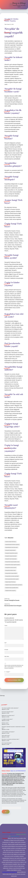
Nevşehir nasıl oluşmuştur (10, 558)
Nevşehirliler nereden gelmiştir (11, 576)
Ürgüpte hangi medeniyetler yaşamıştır (13, 584)
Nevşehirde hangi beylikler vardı (12, 561)
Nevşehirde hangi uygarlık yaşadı (12, 564)
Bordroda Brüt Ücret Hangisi (13, 605)
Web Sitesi (7, 656)
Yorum (6, 625)
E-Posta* (6, 649)
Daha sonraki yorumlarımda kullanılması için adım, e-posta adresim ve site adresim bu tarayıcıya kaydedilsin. (14, 667)
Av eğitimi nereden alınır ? (7, 719)
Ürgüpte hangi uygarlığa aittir (11, 587)
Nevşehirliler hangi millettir (11, 573)
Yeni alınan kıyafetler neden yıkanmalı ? (10, 708)
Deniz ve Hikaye (19, 3)
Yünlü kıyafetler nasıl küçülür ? (8, 731)
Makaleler (10, 537)
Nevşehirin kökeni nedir (10, 570)
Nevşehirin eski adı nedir (10, 567)
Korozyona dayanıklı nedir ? (8, 711)
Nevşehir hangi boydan (10, 550)
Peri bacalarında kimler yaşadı (11, 579)
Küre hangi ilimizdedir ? (7, 743)
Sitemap (2, 695)
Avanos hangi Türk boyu (10, 541)
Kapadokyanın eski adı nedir (11, 547)
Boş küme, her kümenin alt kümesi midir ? (10, 739)
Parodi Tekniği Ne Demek (12, 600)
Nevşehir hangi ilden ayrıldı (11, 553)
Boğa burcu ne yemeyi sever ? (8, 715)
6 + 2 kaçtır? (7, 671)
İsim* (6, 642)
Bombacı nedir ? (5, 723)
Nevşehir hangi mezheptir (10, 556)
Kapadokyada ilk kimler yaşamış (12, 544)
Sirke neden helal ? (6, 735)
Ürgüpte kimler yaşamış (10, 590)
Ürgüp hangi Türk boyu (10, 581)
